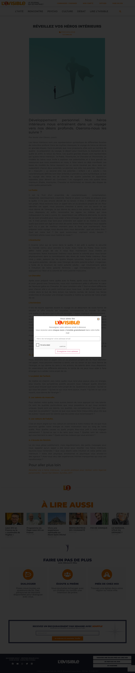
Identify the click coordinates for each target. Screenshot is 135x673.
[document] (67, 336)
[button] (98, 319)
